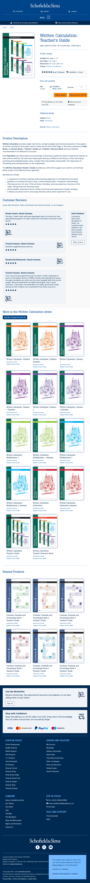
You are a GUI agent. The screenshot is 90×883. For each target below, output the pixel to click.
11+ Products (10, 758)
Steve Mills (76, 46)
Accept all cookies (60, 869)
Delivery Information (53, 751)
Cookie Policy (32, 879)
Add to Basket (60, 95)
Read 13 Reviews (58, 72)
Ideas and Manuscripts (13, 820)
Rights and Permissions (13, 824)
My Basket (50, 748)
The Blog (9, 813)
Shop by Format (11, 768)
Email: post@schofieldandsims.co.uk (61, 803)
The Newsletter (11, 817)
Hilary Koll (66, 46)
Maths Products (11, 751)
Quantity (71, 87)
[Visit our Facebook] (38, 847)
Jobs (7, 810)
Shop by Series (11, 771)
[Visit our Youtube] (51, 847)
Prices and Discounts (53, 765)
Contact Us (9, 827)
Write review (78, 242)
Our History (10, 803)
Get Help (51, 807)
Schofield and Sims (24, 872)
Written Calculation (53, 127)
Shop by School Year (13, 778)
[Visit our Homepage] (45, 5)
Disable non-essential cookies (65, 874)
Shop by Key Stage (12, 775)
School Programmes (13, 744)
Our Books (9, 807)
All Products (10, 765)
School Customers (52, 771)
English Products (11, 748)
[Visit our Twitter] (44, 847)
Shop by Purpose (11, 788)
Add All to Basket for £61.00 (15, 317)
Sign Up (10, 703)
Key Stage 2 (53, 61)
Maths (48, 118)
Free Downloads (11, 761)
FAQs (48, 819)
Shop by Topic (10, 785)
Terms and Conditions (20, 879)
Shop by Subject (11, 781)
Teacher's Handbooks (53, 66)
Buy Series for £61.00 (78, 95)
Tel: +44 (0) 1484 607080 (57, 800)
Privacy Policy (57, 865)
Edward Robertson (16, 864)
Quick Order (50, 754)
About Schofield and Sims (15, 800)
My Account (50, 744)
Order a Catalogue (52, 761)
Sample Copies (51, 768)
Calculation (48, 121)
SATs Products (10, 754)
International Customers (54, 758)
